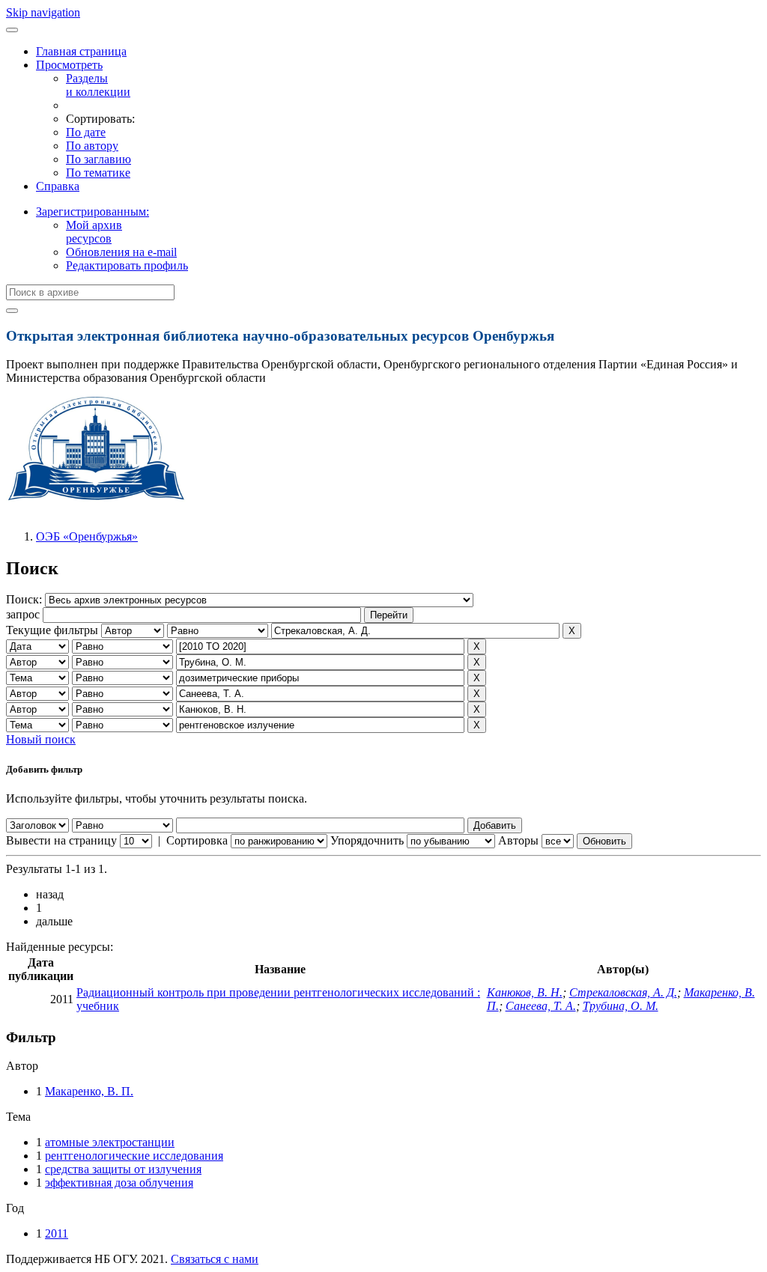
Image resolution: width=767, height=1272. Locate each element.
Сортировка (197, 840)
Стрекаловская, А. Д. (623, 992)
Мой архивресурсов (94, 232)
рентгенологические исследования (134, 1155)
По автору (92, 145)
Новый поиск (41, 739)
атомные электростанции (110, 1142)
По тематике (98, 172)
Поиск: (25, 599)
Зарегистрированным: (92, 211)
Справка (57, 186)
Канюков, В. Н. (525, 992)
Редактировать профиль (127, 265)
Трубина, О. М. (620, 1005)
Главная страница (81, 51)
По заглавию (98, 159)
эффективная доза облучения (119, 1182)
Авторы (518, 840)
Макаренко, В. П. (89, 1091)
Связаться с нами (214, 1259)
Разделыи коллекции (98, 85)
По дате (86, 132)
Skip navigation (43, 12)
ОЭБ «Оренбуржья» (87, 536)
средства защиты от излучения (123, 1169)
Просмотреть (69, 64)
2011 (56, 1233)
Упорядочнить (367, 840)
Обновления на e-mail (121, 252)
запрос (23, 614)
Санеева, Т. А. (541, 1005)
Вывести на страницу (61, 840)
